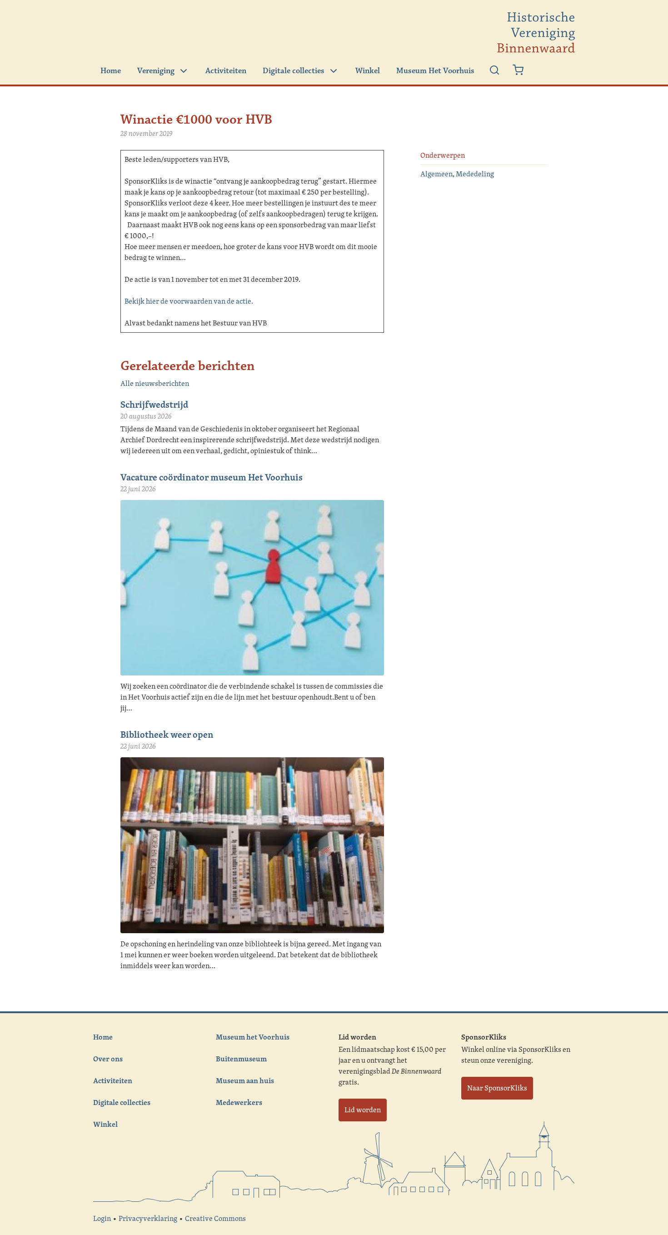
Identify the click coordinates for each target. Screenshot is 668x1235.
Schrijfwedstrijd (154, 404)
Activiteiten (225, 71)
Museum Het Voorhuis (435, 71)
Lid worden (362, 1110)
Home (110, 71)
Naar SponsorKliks (497, 1088)
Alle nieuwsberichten (154, 383)
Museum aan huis (245, 1080)
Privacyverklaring (148, 1218)
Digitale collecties (293, 71)
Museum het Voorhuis (252, 1036)
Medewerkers (239, 1102)
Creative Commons (215, 1218)
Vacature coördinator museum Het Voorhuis (211, 477)
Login (102, 1218)
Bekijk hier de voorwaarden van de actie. (189, 301)
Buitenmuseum (241, 1058)
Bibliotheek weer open (167, 734)
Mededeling (475, 174)
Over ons (108, 1058)
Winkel (367, 71)
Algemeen (436, 174)
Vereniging (155, 71)
